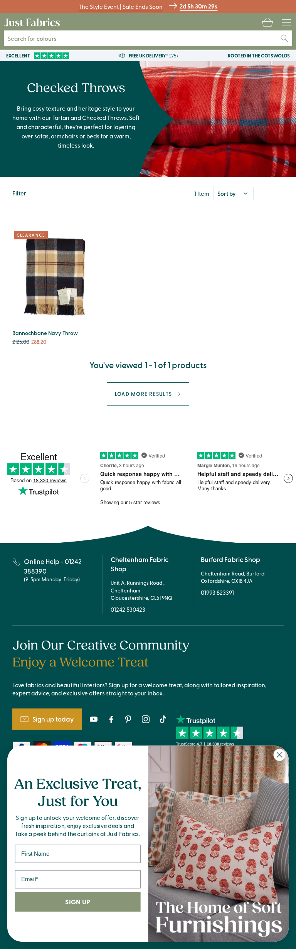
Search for (37, 38)
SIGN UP (77, 902)
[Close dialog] (279, 755)
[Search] (284, 38)
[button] (267, 22)
